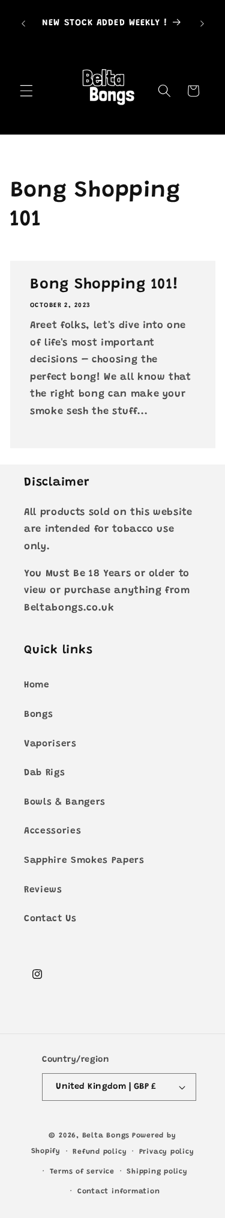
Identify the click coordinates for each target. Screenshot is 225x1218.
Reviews (43, 890)
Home (37, 685)
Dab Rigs (44, 773)
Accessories (52, 831)
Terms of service (82, 1171)
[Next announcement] (202, 23)
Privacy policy (166, 1152)
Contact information (118, 1191)
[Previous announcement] (23, 23)
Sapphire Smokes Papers (84, 860)
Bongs (38, 714)
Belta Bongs (106, 1135)
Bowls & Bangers (65, 802)
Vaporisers (50, 744)
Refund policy (100, 1152)
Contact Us (50, 919)
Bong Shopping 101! (104, 285)
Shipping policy (157, 1171)
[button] (26, 90)
